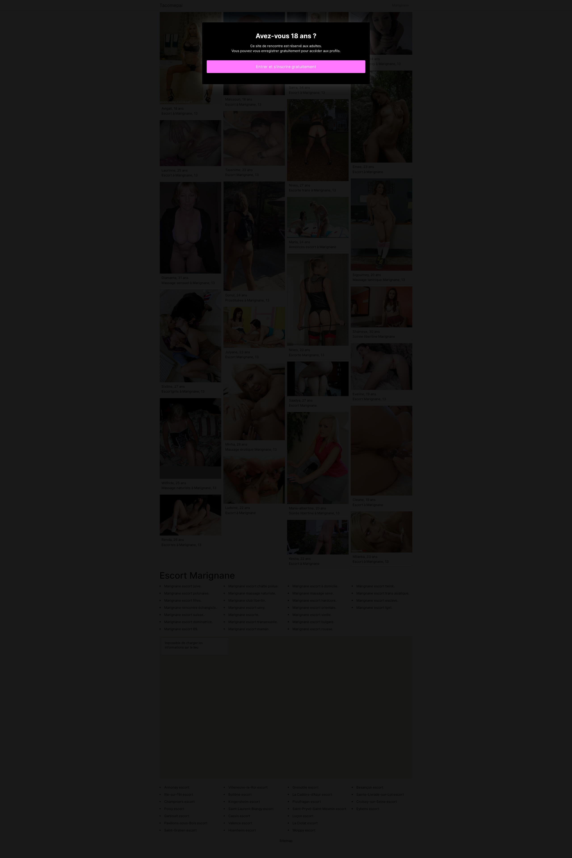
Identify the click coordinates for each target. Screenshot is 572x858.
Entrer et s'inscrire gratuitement (286, 66)
